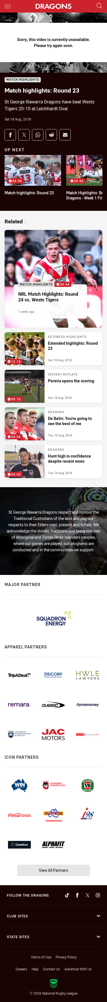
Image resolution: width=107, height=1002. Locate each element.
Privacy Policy (66, 957)
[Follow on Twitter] (87, 895)
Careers (21, 969)
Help (35, 969)
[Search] (99, 6)
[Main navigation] (8, 6)
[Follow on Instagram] (98, 895)
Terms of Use (41, 957)
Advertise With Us (78, 969)
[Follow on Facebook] (77, 895)
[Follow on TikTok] (67, 895)
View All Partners (53, 870)
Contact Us (51, 969)
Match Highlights (22, 80)
